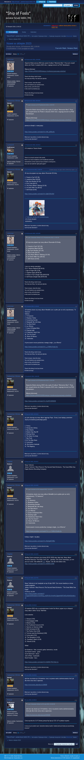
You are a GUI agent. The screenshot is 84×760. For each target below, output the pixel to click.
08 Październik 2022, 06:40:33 (32, 100)
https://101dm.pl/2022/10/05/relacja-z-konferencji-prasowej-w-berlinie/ (45, 71)
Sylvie (74, 36)
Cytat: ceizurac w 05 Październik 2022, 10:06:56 (41, 105)
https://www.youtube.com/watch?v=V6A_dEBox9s (40, 132)
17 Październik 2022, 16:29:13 (32, 144)
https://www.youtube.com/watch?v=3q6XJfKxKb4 (39, 194)
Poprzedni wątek (60, 48)
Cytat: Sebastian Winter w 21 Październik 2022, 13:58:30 (43, 237)
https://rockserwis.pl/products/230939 (36, 684)
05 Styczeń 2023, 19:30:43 (31, 414)
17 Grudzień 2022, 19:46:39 (32, 376)
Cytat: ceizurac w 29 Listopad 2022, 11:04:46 (40, 489)
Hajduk (9, 461)
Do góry (8, 732)
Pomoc (62, 756)
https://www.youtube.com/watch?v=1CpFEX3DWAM (40, 401)
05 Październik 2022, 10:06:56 (32, 59)
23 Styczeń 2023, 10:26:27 (31, 461)
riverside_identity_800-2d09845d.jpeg (37, 217)
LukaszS (10, 145)
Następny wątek (72, 48)
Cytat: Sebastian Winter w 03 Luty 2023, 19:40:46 (41, 704)
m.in (44, 561)
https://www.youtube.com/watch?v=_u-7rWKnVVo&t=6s (41, 347)
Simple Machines (18, 756)
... (23, 54)
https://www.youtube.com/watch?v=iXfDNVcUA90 (39, 563)
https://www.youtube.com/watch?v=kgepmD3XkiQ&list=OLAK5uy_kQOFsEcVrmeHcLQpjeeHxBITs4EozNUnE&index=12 (50, 595)
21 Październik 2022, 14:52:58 (32, 233)
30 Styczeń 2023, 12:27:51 (31, 577)
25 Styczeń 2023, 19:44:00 (31, 485)
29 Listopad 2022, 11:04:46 (32, 306)
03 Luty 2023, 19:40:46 (30, 675)
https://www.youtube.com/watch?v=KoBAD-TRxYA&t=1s (41, 662)
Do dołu (8, 54)
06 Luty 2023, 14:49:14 (30, 700)
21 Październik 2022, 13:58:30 (34, 169)
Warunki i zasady (69, 756)
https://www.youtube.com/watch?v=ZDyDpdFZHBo (40, 541)
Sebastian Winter (13, 101)
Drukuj (75, 54)
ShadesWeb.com (18, 758)
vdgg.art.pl (55, 25)
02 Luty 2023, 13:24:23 (30, 605)
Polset (9, 700)
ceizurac (10, 59)
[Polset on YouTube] (8, 719)
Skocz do (50, 744)
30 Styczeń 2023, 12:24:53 (31, 554)
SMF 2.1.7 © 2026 (8, 756)
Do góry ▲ (77, 756)
